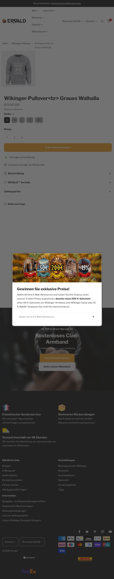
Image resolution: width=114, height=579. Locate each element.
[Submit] (93, 316)
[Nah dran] (98, 256)
